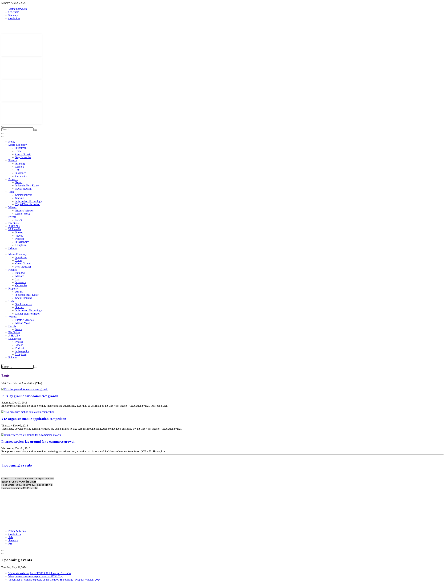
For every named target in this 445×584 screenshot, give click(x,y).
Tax (17, 169)
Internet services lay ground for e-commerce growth (38, 441)
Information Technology (28, 201)
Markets (19, 166)
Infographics (22, 241)
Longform (20, 245)
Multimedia (14, 229)
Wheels (12, 207)
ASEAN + (14, 226)
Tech (11, 191)
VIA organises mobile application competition (33, 419)
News (18, 219)
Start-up (19, 198)
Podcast (19, 238)
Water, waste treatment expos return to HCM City (35, 576)
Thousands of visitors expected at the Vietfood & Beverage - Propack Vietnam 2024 (54, 579)
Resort (18, 182)
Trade (18, 151)
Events (12, 216)
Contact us (14, 18)
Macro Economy (17, 144)
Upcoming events (16, 465)
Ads (10, 537)
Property (13, 179)
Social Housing (23, 188)
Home (11, 141)
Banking (20, 163)
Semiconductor (23, 194)
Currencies (21, 176)
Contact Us (14, 534)
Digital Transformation (27, 204)
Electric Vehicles (24, 210)
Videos (19, 235)
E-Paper (12, 248)
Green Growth (23, 154)
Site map (13, 15)
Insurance (20, 172)
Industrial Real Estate (27, 185)
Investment (21, 147)
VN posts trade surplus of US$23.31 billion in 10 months (39, 573)
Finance (12, 160)
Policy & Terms (17, 531)
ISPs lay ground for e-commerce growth (29, 396)
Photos (19, 232)
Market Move (22, 213)
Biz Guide (14, 223)
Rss (10, 543)
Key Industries (23, 157)
